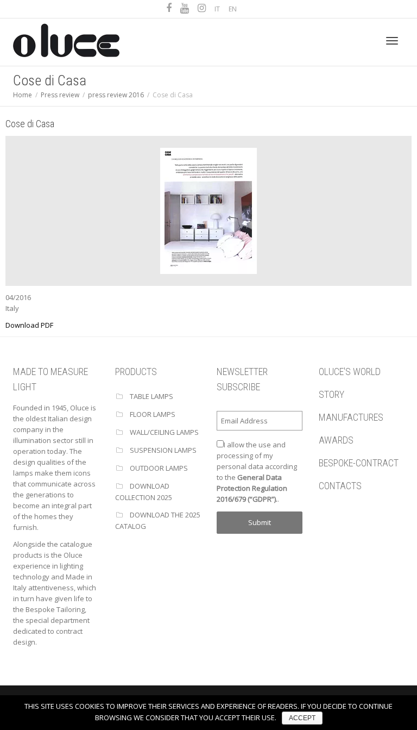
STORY (331, 394)
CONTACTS (340, 485)
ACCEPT (302, 718)
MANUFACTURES (351, 417)
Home (22, 94)
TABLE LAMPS (151, 396)
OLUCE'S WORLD (350, 371)
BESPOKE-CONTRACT (359, 463)
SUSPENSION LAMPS (163, 450)
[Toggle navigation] (392, 41)
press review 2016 (116, 94)
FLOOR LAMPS (152, 414)
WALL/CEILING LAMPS (164, 432)
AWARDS (336, 440)
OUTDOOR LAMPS (159, 468)
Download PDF (29, 325)
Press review (60, 94)
